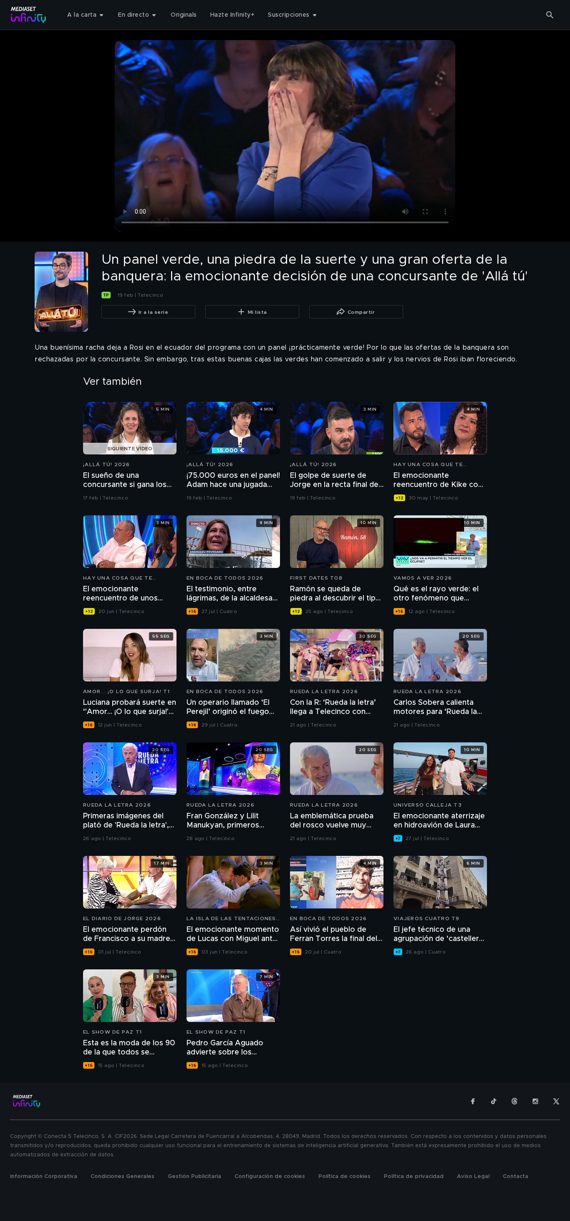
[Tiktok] (493, 1101)
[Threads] (514, 1101)
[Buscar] (550, 15)
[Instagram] (535, 1101)
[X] (556, 1101)
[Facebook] (473, 1101)
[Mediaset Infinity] (28, 14)
